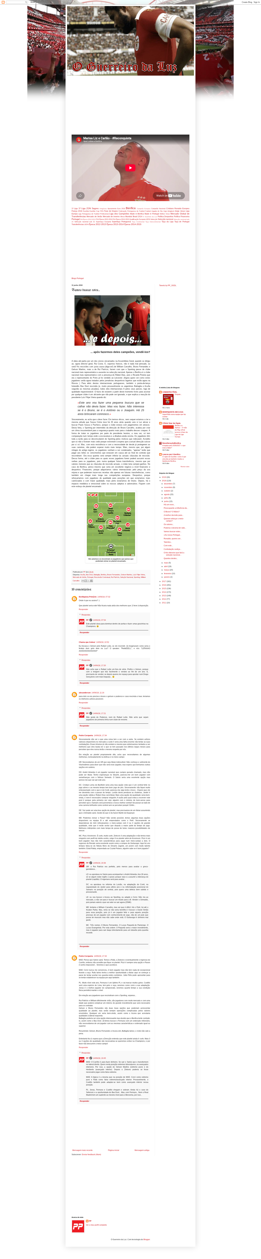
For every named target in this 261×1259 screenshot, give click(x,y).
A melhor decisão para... (174, 515)
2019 (164, 477)
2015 (164, 588)
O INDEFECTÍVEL (169, 392)
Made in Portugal (152, 214)
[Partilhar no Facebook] (91, 580)
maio (166, 563)
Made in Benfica (137, 214)
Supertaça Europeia (103, 222)
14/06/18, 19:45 (99, 1058)
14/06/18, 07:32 (103, 597)
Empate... (178, 394)
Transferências (78, 224)
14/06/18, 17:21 (99, 713)
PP (87, 620)
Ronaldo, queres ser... (173, 539)
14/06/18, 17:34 (100, 735)
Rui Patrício (115, 577)
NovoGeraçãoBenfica (171, 443)
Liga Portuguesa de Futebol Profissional (93, 214)
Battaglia (97, 575)
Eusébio (86, 211)
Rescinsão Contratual (102, 577)
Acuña (82, 575)
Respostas (86, 615)
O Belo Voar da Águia (171, 423)
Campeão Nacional (158, 208)
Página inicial (113, 1150)
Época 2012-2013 (97, 224)
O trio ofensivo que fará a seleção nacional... (174, 554)
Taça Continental (138, 222)
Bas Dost (89, 575)
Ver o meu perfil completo (96, 1225)
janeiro (167, 577)
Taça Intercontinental (153, 222)
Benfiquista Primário (88, 597)
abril (166, 566)
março (167, 570)
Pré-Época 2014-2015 (121, 219)
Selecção (154, 219)
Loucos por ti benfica (171, 454)
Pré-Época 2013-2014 (104, 219)
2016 (164, 585)
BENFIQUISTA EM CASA (172, 412)
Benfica (131, 208)
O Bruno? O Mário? (172, 512)
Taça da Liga (167, 222)
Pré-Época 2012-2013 (88, 219)
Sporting (137, 577)
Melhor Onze (165, 214)
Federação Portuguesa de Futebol (131, 211)
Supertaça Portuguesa (121, 222)
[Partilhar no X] (88, 580)
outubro (167, 491)
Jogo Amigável (168, 211)
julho (166, 498)
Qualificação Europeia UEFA (139, 219)
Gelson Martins (126, 575)
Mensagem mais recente (82, 1150)
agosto (167, 494)
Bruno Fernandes (113, 575)
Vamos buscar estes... (173, 531)
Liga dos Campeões (119, 213)
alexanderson (85, 693)
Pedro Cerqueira (86, 735)
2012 (164, 599)
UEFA (86, 224)
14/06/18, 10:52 (102, 642)
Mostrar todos (185, 466)
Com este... (168, 546)
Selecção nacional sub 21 (84, 222)
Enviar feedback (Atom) (91, 1154)
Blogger (146, 1239)
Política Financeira (181, 216)
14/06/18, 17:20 (99, 665)
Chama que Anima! (87, 642)
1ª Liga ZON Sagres (89, 208)
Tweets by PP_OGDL (167, 285)
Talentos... (168, 542)
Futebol (148, 211)
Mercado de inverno (111, 216)
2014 (164, 592)
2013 (164, 596)
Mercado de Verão (94, 216)
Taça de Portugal (182, 222)
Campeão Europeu (143, 208)
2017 (164, 581)
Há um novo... (169, 505)
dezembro (168, 484)
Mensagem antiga (142, 1150)
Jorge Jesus (180, 211)
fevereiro (168, 573)
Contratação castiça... (172, 549)
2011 (164, 603)
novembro (168, 487)
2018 (164, 481)
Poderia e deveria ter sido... (175, 528)
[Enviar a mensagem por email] (82, 580)
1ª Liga (75, 208)
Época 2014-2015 (132, 224)
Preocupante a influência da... (176, 508)
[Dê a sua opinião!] (85, 580)
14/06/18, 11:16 (98, 693)
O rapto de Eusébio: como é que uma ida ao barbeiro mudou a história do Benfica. (174, 459)
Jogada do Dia (157, 211)
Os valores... (169, 524)
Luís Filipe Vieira (139, 575)
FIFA (101, 211)
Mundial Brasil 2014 (133, 216)
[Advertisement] (130, 106)
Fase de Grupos (111, 211)
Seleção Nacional (126, 577)
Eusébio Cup (94, 211)
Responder (83, 609)
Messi (122, 216)
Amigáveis (103, 208)
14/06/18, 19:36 (99, 863)
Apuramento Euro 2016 (116, 208)
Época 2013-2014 (115, 224)
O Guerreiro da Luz (150, 216)
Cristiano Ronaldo (174, 208)
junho (166, 501)
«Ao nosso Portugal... (172, 535)
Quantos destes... (171, 558)
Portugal (76, 219)
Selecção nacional (165, 219)
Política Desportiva (165, 216)
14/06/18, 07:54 (99, 620)
